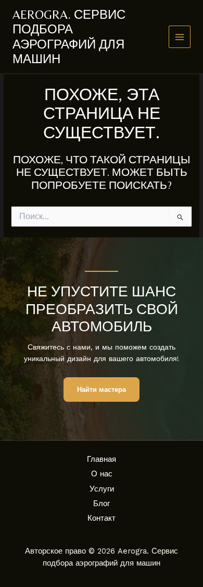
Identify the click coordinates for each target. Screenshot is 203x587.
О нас (101, 473)
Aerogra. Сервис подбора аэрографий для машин (68, 36)
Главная (101, 459)
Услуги (102, 489)
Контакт (101, 518)
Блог (101, 503)
